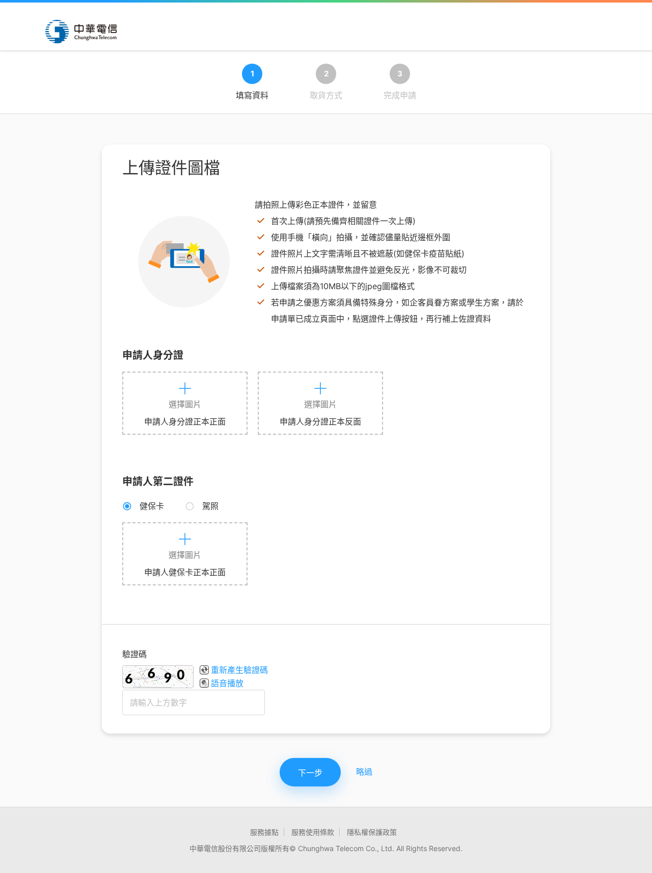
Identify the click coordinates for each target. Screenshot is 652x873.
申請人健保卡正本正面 (185, 572)
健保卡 (152, 506)
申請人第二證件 (158, 481)
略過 (364, 772)
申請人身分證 (152, 355)
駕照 (210, 506)
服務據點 (264, 832)
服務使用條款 (312, 832)
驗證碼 (134, 654)
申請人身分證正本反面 (320, 421)
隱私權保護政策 (372, 832)
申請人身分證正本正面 (185, 421)
